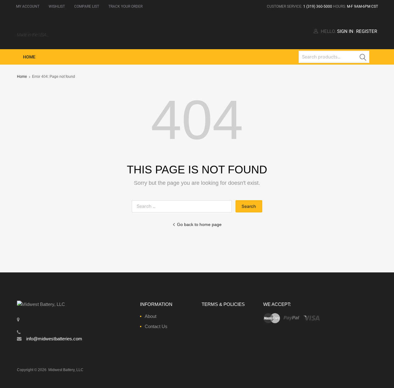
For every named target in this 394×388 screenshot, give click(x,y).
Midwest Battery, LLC (70, 25)
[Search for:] (183, 206)
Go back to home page (199, 224)
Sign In (345, 31)
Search (363, 58)
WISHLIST (57, 6)
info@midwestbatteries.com (54, 338)
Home (29, 56)
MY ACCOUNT (27, 6)
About (150, 316)
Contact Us (156, 326)
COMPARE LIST (86, 6)
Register (366, 31)
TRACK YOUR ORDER (125, 6)
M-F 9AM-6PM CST (362, 6)
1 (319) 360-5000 (317, 6)
